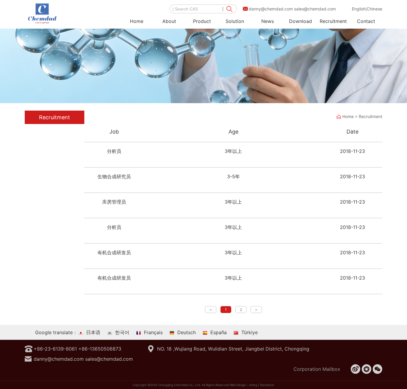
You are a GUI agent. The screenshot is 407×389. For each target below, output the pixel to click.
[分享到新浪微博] (355, 369)
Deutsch (186, 332)
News (267, 21)
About (169, 21)
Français (153, 332)
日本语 (93, 332)
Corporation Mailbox (316, 369)
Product (202, 21)
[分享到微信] (377, 369)
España (218, 332)
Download (300, 21)
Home (136, 21)
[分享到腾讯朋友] (366, 369)
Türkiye (249, 332)
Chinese (374, 8)
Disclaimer (267, 385)
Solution (235, 21)
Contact (366, 21)
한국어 (122, 332)
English (359, 8)
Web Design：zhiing (243, 385)
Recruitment (333, 21)
